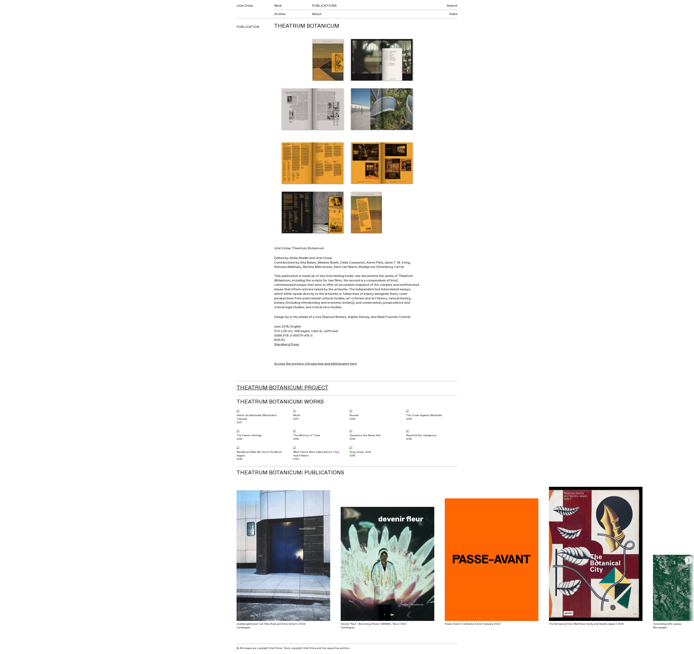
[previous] (5, 560)
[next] (688, 560)
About (316, 14)
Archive (280, 14)
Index (453, 14)
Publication (248, 27)
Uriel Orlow (245, 6)
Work (278, 6)
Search (452, 6)
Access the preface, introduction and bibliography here (315, 364)
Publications (324, 6)
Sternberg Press (286, 344)
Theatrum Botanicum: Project (282, 387)
